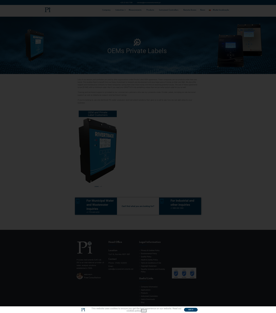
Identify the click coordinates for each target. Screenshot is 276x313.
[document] (138, 156)
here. (143, 310)
